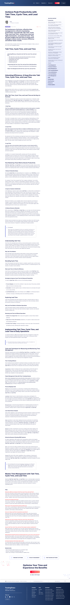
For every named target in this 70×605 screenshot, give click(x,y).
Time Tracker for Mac (48, 589)
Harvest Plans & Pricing (60, 592)
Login (64, 3)
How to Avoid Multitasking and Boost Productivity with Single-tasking (54, 58)
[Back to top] (65, 581)
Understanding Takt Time (14, 59)
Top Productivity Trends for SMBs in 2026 (55, 35)
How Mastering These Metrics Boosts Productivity (18, 58)
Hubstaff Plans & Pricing (60, 598)
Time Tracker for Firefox (49, 596)
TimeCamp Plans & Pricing (60, 596)
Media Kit (33, 593)
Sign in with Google (36, 574)
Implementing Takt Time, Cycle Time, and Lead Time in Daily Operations (22, 64)
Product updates (51, 84)
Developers (34, 592)
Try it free (57, 3)
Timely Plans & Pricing (59, 593)
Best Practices (51, 81)
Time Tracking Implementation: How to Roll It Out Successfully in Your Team (55, 33)
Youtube (9, 596)
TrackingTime (7, 368)
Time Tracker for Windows (49, 590)
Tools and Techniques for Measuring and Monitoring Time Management (22, 66)
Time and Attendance (52, 72)
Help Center (41, 592)
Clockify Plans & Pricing (60, 590)
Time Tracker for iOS (48, 592)
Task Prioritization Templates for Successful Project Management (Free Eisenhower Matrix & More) (55, 44)
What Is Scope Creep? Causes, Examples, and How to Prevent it (54, 22)
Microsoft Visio (8, 404)
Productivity (8, 26)
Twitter (14, 596)
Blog (49, 77)
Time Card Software (52, 73)
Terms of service (12, 590)
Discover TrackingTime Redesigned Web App (14, 551)
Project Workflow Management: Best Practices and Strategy (54, 31)
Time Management (52, 65)
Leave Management (52, 75)
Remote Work (51, 79)
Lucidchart (7, 396)
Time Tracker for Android (49, 593)
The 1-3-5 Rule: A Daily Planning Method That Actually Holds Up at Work (54, 25)
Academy (40, 589)
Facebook (7, 596)
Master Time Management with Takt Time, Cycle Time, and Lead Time (22, 68)
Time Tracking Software (53, 70)
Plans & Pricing (34, 589)
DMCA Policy (34, 595)
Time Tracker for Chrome (49, 595)
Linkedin (5, 596)
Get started (34, 571)
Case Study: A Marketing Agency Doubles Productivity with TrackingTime (55, 52)
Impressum (33, 596)
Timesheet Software (52, 66)
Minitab (6, 428)
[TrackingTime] (9, 3)
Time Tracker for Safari (49, 598)
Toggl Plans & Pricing (59, 589)
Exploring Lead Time (13, 61)
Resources (50, 82)
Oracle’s (6, 455)
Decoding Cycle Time (13, 60)
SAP (6, 446)
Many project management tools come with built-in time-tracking (18, 378)
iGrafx (6, 420)
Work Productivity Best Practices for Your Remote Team (17, 549)
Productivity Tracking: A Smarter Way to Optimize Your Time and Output (54, 55)
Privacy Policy (7, 590)
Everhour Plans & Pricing (60, 595)
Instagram (12, 596)
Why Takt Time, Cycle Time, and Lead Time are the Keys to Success (22, 56)
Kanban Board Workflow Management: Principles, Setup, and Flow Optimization (54, 28)
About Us (33, 590)
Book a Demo (41, 593)
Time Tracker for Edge (49, 599)
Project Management (52, 68)
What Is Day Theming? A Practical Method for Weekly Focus (17, 552)
